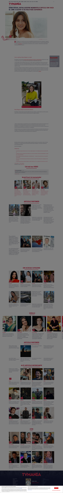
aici (21, 490)
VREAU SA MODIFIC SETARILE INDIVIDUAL (56, 490)
